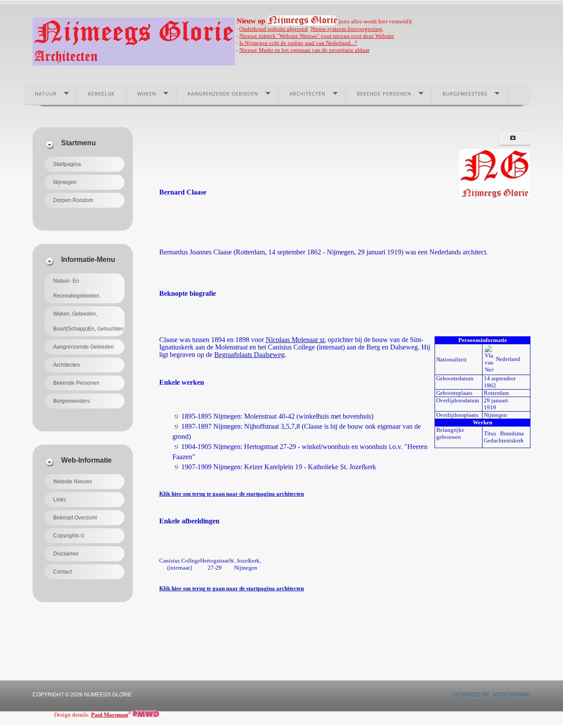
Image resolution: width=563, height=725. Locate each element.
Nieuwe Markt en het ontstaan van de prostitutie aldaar (304, 50)
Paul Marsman (109, 714)
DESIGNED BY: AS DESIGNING (489, 695)
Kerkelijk (101, 93)
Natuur (46, 93)
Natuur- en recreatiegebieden (76, 288)
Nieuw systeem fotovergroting (346, 29)
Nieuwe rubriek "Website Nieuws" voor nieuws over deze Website (316, 36)
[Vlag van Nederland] (489, 359)
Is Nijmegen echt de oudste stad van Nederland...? (298, 43)
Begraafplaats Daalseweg (249, 354)
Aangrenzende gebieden (222, 93)
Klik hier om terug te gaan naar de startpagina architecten (231, 493)
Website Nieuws (72, 481)
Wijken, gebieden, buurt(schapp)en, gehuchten (88, 321)
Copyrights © (68, 536)
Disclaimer (66, 554)
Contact (62, 572)
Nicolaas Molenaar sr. (296, 339)
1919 (490, 407)
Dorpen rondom (73, 200)
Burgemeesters (464, 93)
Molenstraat (231, 347)
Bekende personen (384, 93)
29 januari (496, 400)
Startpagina (67, 164)
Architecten (307, 93)
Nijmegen (65, 182)
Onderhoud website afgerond (273, 29)
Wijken (146, 93)
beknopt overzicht (75, 518)
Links (59, 500)
